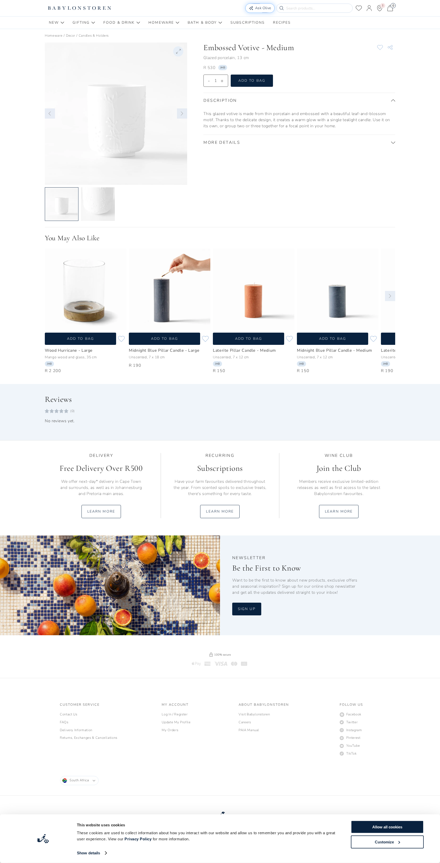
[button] (50, 113)
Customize (384, 842)
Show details (88, 853)
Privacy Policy (138, 839)
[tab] (56, 23)
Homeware (53, 35)
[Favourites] (358, 8)
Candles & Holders (94, 35)
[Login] (369, 8)
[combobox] (79, 780)
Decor (70, 35)
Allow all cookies (387, 827)
